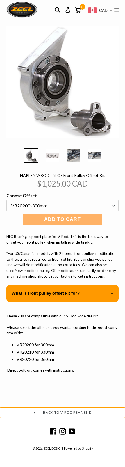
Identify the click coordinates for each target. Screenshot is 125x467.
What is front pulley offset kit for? (46, 293)
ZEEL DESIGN (53, 448)
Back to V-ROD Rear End (66, 412)
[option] (31, 155)
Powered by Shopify (78, 448)
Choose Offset (21, 195)
